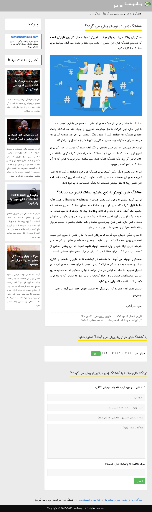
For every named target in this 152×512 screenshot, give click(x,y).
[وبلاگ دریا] (137, 4)
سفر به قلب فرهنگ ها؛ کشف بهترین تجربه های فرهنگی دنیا (25, 85)
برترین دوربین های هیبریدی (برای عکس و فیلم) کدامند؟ (23, 137)
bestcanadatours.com (24, 37)
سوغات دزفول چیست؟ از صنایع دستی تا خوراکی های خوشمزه (24, 260)
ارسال (140, 481)
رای (96, 353)
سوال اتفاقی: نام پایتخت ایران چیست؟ (125, 464)
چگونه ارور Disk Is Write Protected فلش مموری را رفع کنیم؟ (24, 199)
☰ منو (118, 6)
